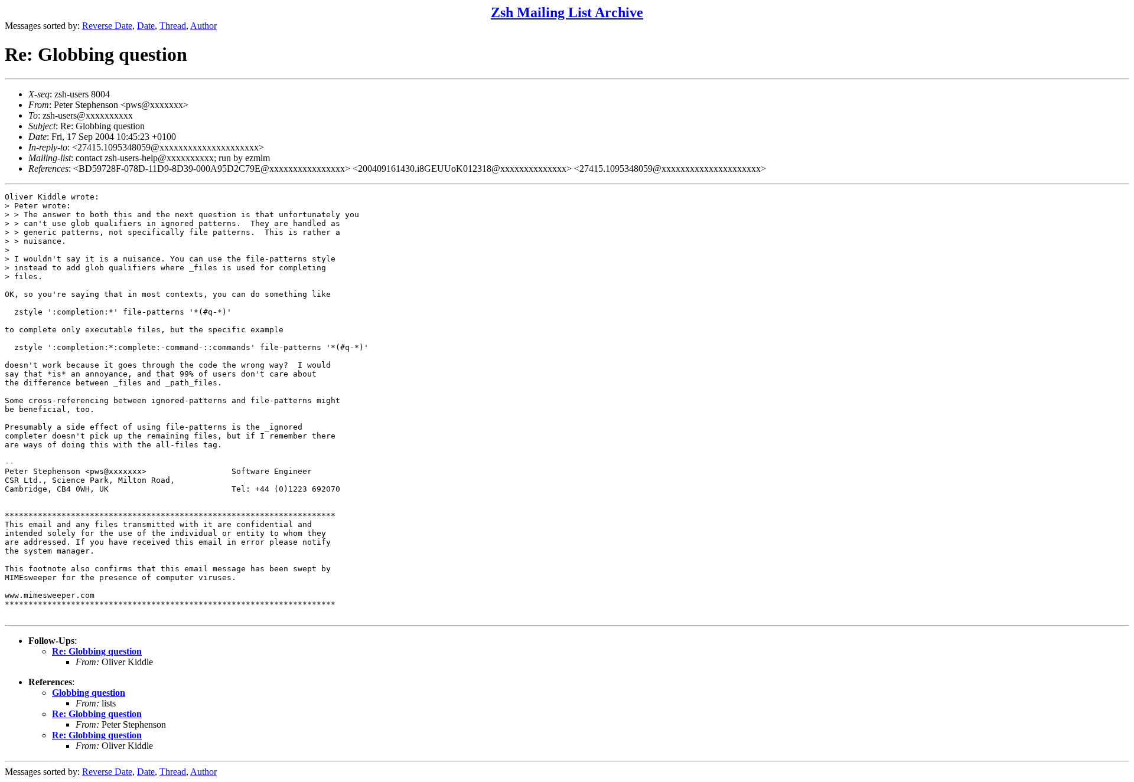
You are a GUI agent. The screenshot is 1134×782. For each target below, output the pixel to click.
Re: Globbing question (97, 651)
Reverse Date (107, 26)
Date (146, 26)
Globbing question (88, 693)
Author (203, 26)
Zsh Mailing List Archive (567, 12)
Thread (172, 26)
